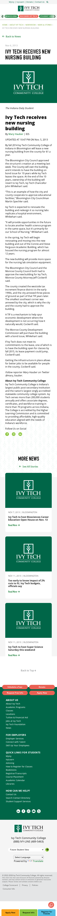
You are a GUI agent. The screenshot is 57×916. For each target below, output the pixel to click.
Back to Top (27, 670)
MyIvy (8, 756)
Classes (9, 710)
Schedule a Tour (15, 687)
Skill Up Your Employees (17, 745)
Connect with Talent (15, 742)
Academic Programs (15, 707)
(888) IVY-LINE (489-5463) (28, 841)
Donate (42, 687)
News (8, 727)
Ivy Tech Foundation (15, 724)
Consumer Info (9, 889)
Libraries (10, 783)
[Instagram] (13, 434)
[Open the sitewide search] (47, 2)
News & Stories (45, 25)
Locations (10, 714)
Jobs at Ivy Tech (13, 721)
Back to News (13, 36)
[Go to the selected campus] (47, 850)
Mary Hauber (15, 134)
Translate (38, 861)
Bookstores (11, 769)
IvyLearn (10, 759)
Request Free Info (15, 693)
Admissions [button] (11, 16)
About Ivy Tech (16, 25)
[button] (39, 2)
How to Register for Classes (19, 766)
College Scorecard (10, 885)
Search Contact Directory (18, 797)
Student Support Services (18, 801)
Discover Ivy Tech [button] (28, 16)
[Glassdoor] (39, 811)
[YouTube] (34, 811)
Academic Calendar (15, 780)
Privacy (25, 885)
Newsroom (30, 25)
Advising (10, 763)
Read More (12, 525)
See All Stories (30, 466)
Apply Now (10, 912)
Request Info (28, 912)
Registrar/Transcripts (16, 773)
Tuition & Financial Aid (17, 717)
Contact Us (11, 794)
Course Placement (15, 776)
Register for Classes (46, 912)
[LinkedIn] (20, 434)
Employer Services (15, 738)
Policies (35, 885)
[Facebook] (7, 434)
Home (4, 25)
